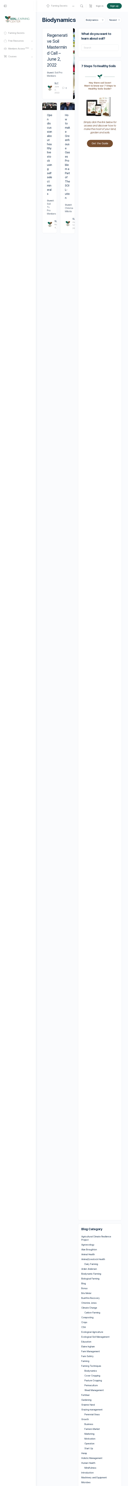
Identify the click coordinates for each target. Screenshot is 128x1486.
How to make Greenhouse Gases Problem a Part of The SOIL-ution (67, 156)
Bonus (84, 1288)
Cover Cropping (92, 1375)
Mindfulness (90, 1468)
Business (88, 1424)
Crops (84, 1322)
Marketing (89, 1434)
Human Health (88, 1463)
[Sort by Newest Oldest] (115, 20)
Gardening (86, 1400)
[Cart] (91, 6)
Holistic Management (91, 1458)
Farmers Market (92, 1429)
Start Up (88, 1448)
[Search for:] (99, 47)
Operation (89, 1443)
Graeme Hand (88, 1405)
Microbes (85, 1482)
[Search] (82, 6)
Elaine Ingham (88, 1346)
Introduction (87, 1472)
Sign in (99, 6)
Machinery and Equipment (94, 1477)
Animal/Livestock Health (93, 1259)
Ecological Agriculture (92, 1332)
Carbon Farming (92, 1312)
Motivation (89, 1438)
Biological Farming (90, 1278)
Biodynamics (90, 1371)
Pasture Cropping (93, 1380)
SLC (56, 83)
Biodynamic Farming (91, 1274)
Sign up (114, 6)
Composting (87, 1317)
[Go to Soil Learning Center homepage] (17, 19)
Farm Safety (87, 1356)
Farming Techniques (91, 1366)
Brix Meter (86, 1293)
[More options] (73, 6)
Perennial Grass (92, 1414)
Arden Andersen (89, 1269)
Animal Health (88, 1254)
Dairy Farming (91, 1264)
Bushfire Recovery (90, 1298)
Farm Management (90, 1351)
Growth (85, 1419)
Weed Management (94, 1390)
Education (86, 1341)
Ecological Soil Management (95, 1337)
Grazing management (92, 1409)
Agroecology (87, 1244)
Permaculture (91, 1385)
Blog (83, 1283)
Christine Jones (89, 1303)
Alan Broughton (89, 1249)
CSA (83, 1327)
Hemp (84, 1453)
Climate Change (89, 1308)
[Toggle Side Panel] (5, 6)
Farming (85, 1361)
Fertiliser (85, 1395)
